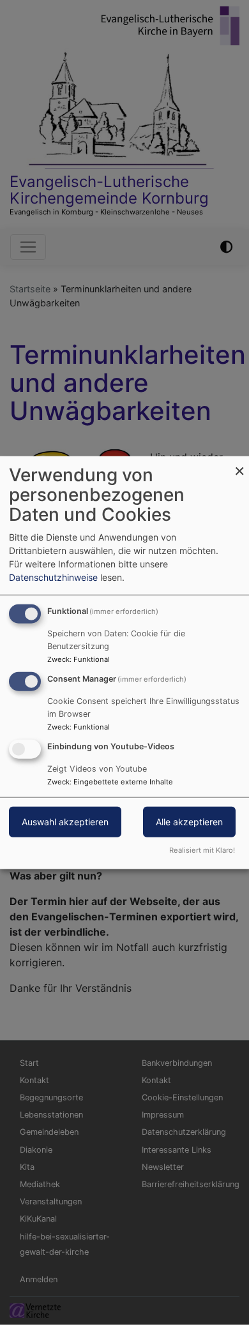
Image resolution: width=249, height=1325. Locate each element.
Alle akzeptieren (189, 821)
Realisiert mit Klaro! (202, 849)
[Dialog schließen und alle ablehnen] (239, 464)
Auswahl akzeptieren (65, 821)
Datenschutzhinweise (53, 577)
